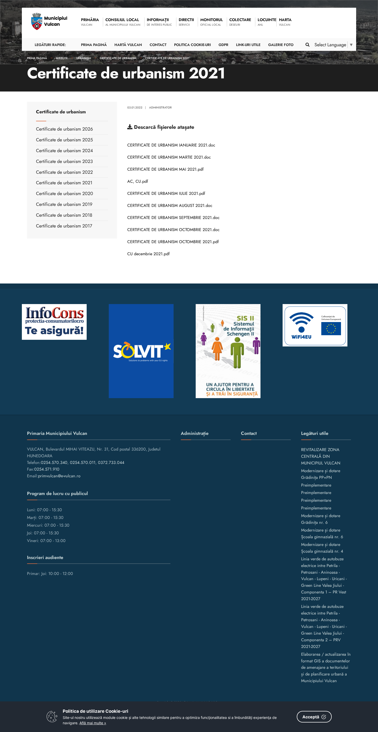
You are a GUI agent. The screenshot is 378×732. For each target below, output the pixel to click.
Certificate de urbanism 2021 (167, 58)
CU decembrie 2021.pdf (148, 254)
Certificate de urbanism (118, 58)
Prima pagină (37, 58)
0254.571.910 (46, 469)
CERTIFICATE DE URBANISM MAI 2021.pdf (165, 169)
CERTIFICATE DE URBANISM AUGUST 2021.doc (169, 205)
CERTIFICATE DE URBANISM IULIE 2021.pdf (166, 193)
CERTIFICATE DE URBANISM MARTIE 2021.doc (169, 157)
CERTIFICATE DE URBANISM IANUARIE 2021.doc (171, 145)
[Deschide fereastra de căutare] (307, 44)
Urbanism (83, 58)
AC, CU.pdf (137, 181)
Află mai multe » (92, 723)
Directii (61, 58)
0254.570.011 (82, 462)
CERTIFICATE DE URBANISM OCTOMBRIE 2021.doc (173, 230)
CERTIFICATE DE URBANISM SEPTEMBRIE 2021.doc (173, 218)
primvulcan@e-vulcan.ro (59, 476)
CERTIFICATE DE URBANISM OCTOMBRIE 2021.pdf (173, 242)
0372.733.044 (111, 462)
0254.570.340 (54, 462)
